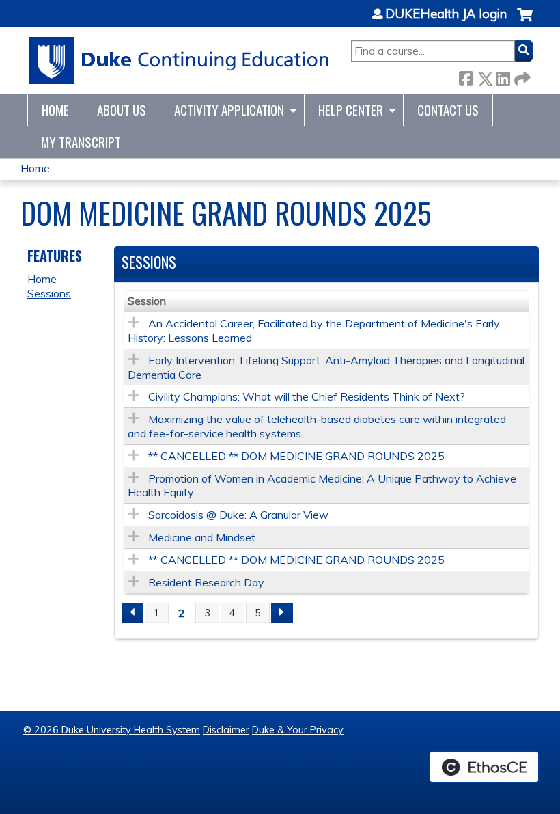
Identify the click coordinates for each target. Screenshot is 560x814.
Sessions (49, 293)
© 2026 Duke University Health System (111, 730)
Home (55, 110)
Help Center (350, 110)
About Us (121, 110)
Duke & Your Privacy (298, 730)
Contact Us (448, 110)
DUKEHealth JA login (446, 14)
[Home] (179, 60)
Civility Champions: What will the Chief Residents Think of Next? (306, 396)
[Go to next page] (282, 613)
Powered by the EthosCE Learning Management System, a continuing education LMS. (484, 766)
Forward (521, 76)
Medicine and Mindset (201, 537)
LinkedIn (502, 76)
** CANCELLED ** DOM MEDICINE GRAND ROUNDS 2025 (296, 456)
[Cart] (525, 21)
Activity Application (229, 110)
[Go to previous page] (132, 613)
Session (147, 301)
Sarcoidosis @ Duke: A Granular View (238, 514)
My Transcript (81, 142)
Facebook (466, 76)
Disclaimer (226, 730)
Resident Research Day (206, 582)
